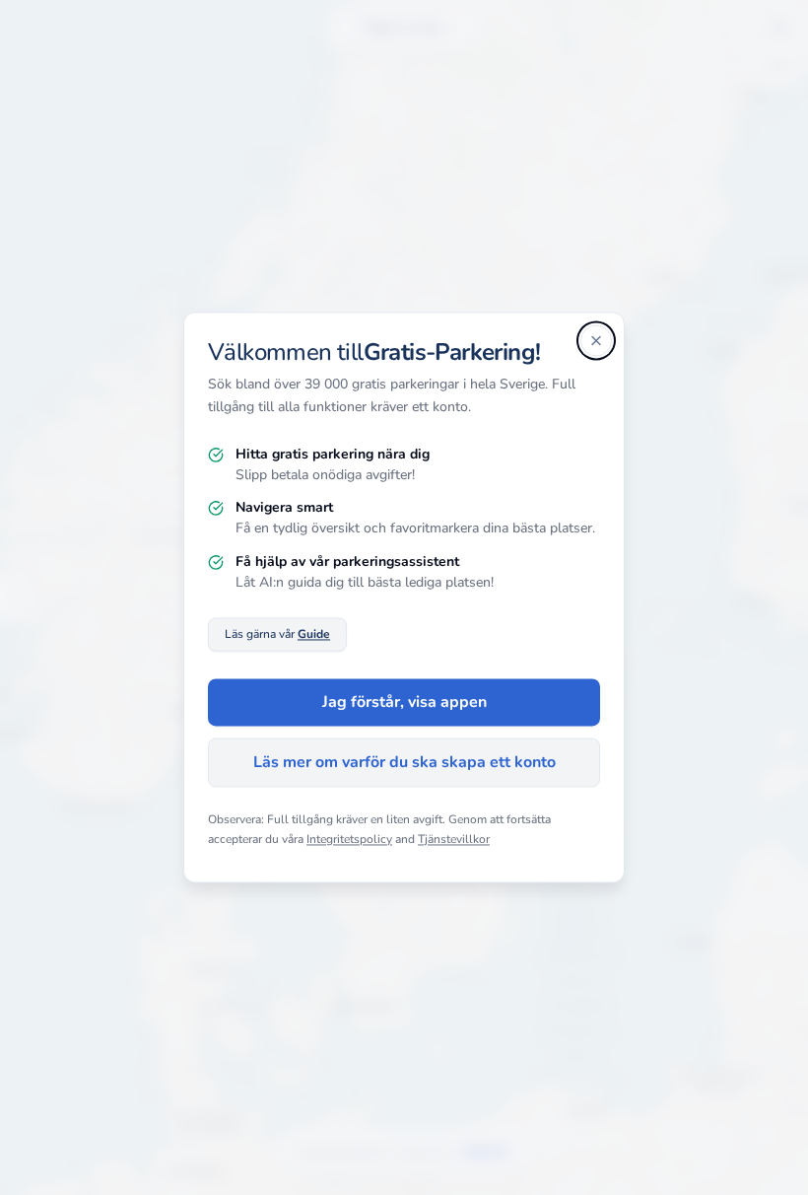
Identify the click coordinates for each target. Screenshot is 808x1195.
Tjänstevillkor (454, 839)
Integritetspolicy (349, 839)
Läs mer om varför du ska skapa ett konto (404, 763)
